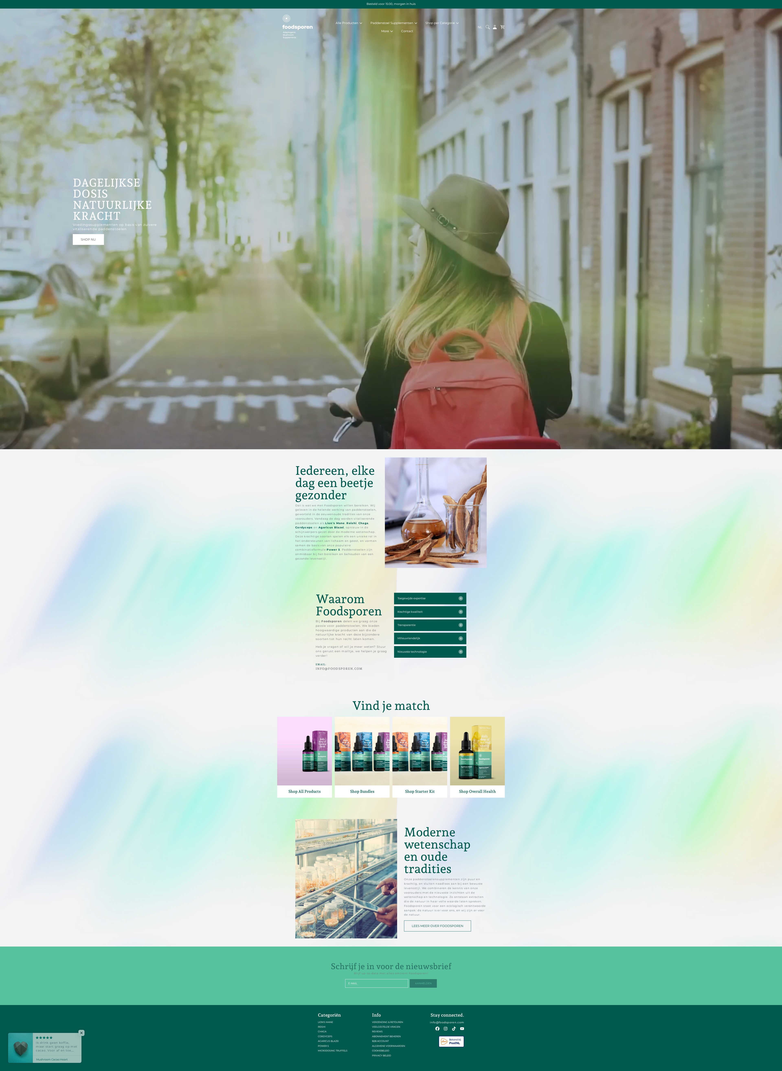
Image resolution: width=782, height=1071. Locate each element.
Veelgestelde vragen (386, 1026)
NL (480, 27)
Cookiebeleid (380, 1050)
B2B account (380, 1041)
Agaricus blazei (328, 1041)
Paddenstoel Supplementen (392, 23)
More (385, 31)
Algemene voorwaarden (388, 1046)
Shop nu (88, 239)
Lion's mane (325, 1022)
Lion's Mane (335, 523)
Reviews (377, 1031)
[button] (488, 27)
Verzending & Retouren (387, 1022)
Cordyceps (304, 527)
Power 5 (333, 549)
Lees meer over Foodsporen (437, 926)
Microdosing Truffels (332, 1050)
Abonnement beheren (386, 1036)
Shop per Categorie (440, 23)
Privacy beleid (381, 1055)
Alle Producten (347, 23)
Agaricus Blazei (331, 527)
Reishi (351, 523)
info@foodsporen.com (447, 1022)
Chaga (363, 523)
